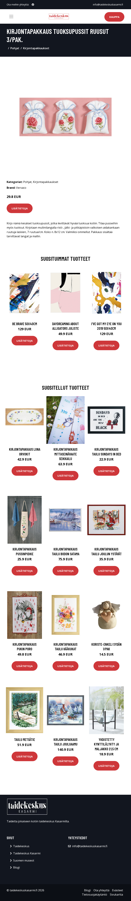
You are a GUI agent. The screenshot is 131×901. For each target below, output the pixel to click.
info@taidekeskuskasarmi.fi (108, 4)
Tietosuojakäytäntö (94, 894)
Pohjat (14, 48)
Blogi (16, 867)
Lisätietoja (20, 208)
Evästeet (117, 890)
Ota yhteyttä (101, 890)
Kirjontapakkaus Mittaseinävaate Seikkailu (65, 454)
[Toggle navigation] (11, 16)
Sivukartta (116, 894)
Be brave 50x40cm (24, 324)
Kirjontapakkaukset (36, 48)
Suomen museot (23, 860)
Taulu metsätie (24, 739)
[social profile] (32, 4)
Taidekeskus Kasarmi (26, 853)
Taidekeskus (21, 846)
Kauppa (114, 17)
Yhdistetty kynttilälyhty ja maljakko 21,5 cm (106, 744)
